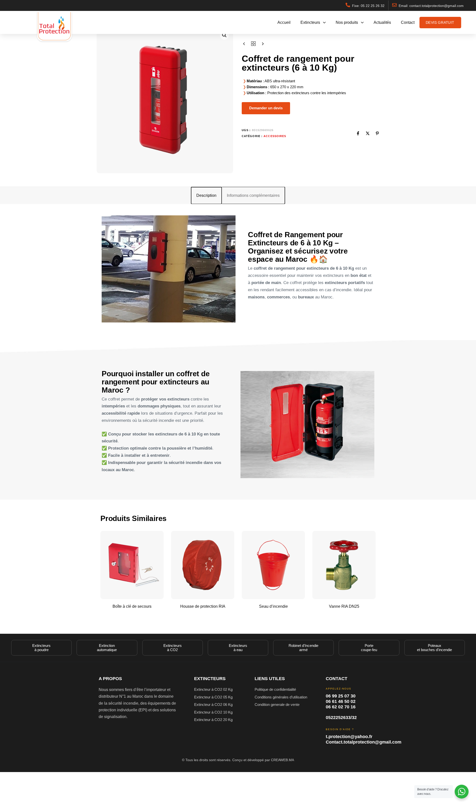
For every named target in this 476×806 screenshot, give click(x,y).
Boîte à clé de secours (132, 606)
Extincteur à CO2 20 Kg (213, 720)
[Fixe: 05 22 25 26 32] (348, 5)
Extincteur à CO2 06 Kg (213, 704)
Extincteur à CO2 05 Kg (213, 697)
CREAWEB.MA (282, 760)
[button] (224, 35)
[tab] (206, 195)
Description (206, 195)
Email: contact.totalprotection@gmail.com (431, 6)
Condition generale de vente (277, 704)
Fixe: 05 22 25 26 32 (368, 6)
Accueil (284, 22)
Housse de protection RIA (202, 606)
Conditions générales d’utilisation (281, 697)
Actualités (382, 22)
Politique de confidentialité (275, 689)
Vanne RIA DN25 (344, 606)
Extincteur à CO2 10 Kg (213, 712)
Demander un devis (266, 108)
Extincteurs (310, 22)
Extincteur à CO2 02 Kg (213, 689)
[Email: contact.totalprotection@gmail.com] (394, 5)
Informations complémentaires (253, 195)
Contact (408, 22)
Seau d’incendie (273, 606)
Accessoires (127, 18)
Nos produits (347, 22)
